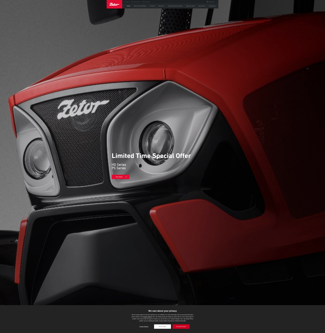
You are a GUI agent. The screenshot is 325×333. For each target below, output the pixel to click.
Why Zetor (161, 6)
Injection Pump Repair (140, 6)
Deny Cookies (162, 326)
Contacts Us (212, 6)
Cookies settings (147, 316)
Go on (117, 174)
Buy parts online (146, 1)
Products (152, 6)
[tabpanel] (162, 165)
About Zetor (202, 6)
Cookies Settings (143, 326)
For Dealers (126, 1)
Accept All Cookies (181, 326)
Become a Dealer (136, 1)
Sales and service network (175, 6)
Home (128, 6)
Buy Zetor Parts (190, 6)
